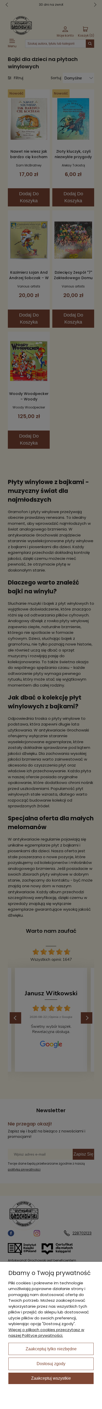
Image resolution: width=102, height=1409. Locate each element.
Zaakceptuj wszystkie (51, 1378)
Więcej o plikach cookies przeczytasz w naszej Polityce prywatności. (46, 1332)
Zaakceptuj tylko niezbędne (51, 1349)
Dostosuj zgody (51, 1363)
